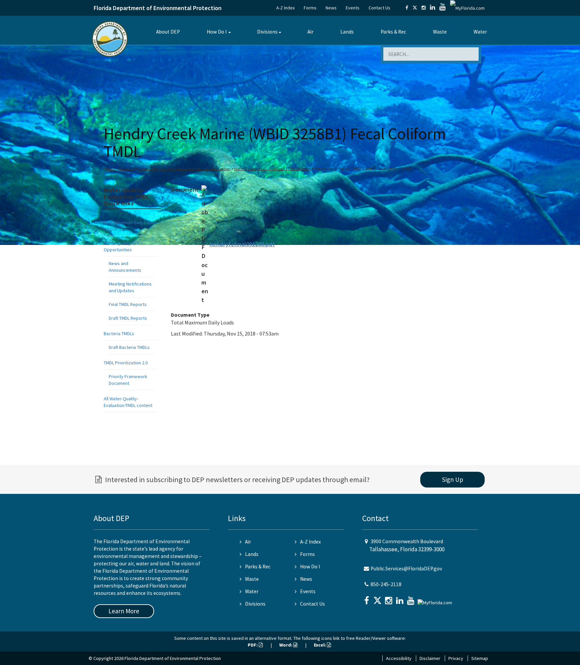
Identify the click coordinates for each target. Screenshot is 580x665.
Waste (440, 32)
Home (110, 168)
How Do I (217, 32)
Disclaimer (430, 658)
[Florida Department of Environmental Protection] (110, 38)
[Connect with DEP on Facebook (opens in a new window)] (407, 8)
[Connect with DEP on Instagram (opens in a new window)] (423, 8)
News (331, 8)
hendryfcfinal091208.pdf (242, 244)
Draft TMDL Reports (128, 318)
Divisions (267, 32)
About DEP (168, 32)
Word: (286, 645)
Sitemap (479, 658)
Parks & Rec (393, 32)
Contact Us (379, 8)
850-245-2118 (386, 584)
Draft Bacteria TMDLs (129, 347)
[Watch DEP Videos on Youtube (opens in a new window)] (442, 8)
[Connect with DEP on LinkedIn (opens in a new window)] (432, 8)
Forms (310, 8)
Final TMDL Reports (128, 304)
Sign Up (452, 479)
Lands (347, 32)
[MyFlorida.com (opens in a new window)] (467, 8)
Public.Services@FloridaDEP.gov (406, 568)
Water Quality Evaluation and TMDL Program (272, 168)
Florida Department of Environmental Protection (158, 8)
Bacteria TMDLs (119, 333)
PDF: (253, 645)
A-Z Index (285, 8)
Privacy (455, 658)
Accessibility (399, 658)
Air (310, 32)
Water (480, 32)
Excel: (320, 645)
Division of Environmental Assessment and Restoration (184, 168)
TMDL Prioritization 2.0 (126, 363)
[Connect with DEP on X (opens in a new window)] (415, 8)
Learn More (123, 611)
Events (352, 8)
